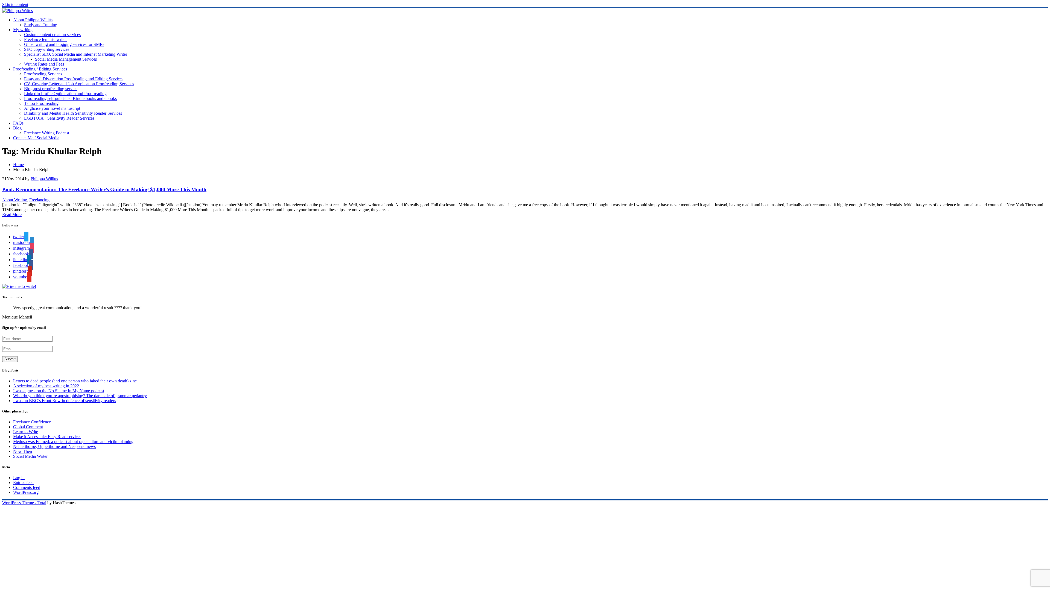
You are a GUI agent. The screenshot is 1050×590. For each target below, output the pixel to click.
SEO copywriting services (46, 49)
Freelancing (39, 199)
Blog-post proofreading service (50, 88)
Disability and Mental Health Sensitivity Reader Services (73, 113)
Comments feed (26, 487)
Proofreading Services (43, 74)
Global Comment (28, 426)
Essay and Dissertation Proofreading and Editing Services (73, 78)
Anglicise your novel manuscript (52, 108)
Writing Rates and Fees (44, 64)
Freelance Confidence (32, 422)
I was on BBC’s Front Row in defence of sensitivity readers (64, 400)
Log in (19, 477)
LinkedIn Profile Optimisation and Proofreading (65, 93)
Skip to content (15, 4)
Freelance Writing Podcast (46, 133)
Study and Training (40, 24)
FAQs (18, 123)
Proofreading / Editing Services (40, 69)
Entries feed (23, 482)
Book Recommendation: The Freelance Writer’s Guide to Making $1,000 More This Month (104, 189)
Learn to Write (25, 431)
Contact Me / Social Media (36, 137)
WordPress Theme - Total (24, 502)
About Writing (14, 199)
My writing (23, 29)
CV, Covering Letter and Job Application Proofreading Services (79, 83)
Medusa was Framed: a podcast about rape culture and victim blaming (73, 441)
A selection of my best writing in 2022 (46, 386)
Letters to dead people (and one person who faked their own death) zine (75, 381)
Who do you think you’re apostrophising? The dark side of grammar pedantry (80, 395)
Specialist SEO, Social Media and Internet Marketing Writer (75, 54)
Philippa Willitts (44, 178)
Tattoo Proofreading (41, 103)
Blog (17, 128)
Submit (10, 359)
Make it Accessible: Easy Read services (47, 436)
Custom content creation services (52, 34)
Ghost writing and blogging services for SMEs (64, 44)
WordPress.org (26, 492)
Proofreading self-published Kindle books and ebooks (70, 98)
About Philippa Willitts (32, 19)
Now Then (22, 451)
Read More (12, 214)
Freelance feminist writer (45, 39)
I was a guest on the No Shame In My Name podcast (58, 390)
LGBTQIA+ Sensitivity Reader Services (59, 118)
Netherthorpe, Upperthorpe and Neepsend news (54, 446)
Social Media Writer (30, 456)
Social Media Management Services (66, 59)
